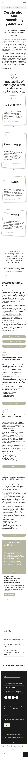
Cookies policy (14, 737)
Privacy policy (20, 737)
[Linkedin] (9, 697)
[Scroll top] (26, 754)
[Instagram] (5, 697)
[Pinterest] (16, 697)
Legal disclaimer (8, 737)
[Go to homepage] (7, 3)
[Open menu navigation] (24, 3)
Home (5, 7)
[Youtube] (13, 697)
